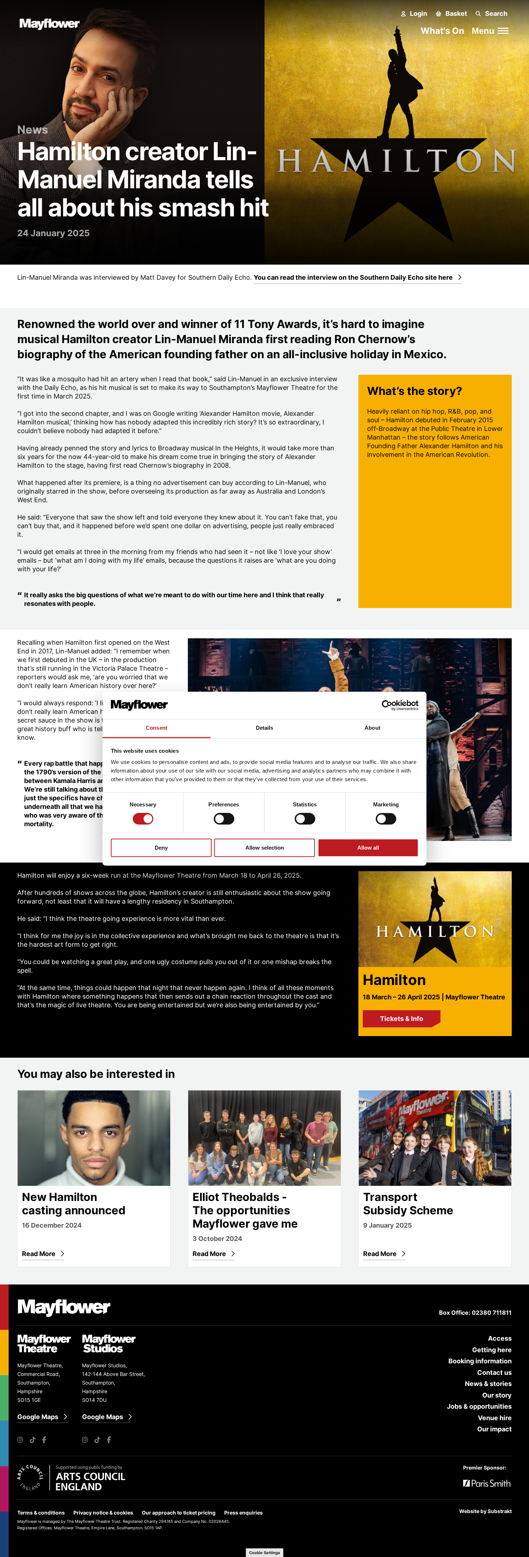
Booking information (480, 1361)
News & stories (488, 1383)
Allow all (368, 848)
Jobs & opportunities (479, 1406)
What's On (442, 31)
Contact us (494, 1372)
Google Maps (37, 1417)
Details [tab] (264, 728)
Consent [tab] (156, 728)
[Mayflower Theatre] (53, 23)
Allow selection (264, 848)
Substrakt (500, 1511)
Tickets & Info (401, 1018)
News (32, 129)
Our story (497, 1395)
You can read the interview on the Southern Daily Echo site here (353, 277)
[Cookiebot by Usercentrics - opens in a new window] (387, 705)
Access (500, 1338)
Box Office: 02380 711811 (475, 1312)
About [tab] (372, 728)
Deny (161, 848)
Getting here (492, 1350)
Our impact (494, 1429)
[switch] (224, 819)
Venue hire (495, 1418)
